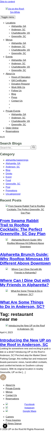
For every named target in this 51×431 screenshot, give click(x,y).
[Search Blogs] (33, 147)
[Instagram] (28, 408)
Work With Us (18, 87)
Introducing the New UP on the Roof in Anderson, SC (25, 342)
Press (14, 97)
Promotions (11, 190)
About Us (10, 73)
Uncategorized (13, 194)
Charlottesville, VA (20, 33)
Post (8, 187)
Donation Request (20, 84)
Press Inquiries (13, 420)
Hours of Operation (20, 77)
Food (8, 180)
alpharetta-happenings (17, 160)
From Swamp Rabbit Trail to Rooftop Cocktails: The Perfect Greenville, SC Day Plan (22, 227)
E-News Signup (14, 423)
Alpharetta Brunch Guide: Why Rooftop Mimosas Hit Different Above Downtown (25, 258)
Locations (10, 23)
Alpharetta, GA (18, 26)
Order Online (12, 128)
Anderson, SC (18, 29)
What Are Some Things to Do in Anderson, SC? (22, 304)
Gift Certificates (19, 80)
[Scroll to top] (3, 379)
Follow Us (16, 90)
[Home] (25, 11)
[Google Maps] (28, 411)
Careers (10, 417)
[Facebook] (28, 404)
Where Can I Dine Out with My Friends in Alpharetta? (25, 282)
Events (9, 57)
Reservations (12, 131)
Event (8, 177)
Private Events (13, 111)
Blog (13, 94)
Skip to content (7, 1)
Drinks (9, 173)
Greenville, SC (18, 36)
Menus (9, 40)
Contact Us (17, 101)
